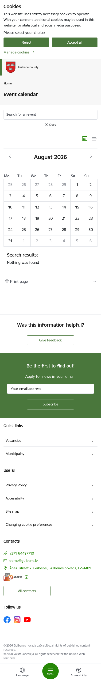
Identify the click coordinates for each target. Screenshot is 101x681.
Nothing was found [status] (23, 258)
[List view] (94, 138)
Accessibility (15, 498)
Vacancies (13, 440)
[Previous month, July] (10, 156)
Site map (12, 511)
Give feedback (50, 340)
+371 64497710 (21, 553)
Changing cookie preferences (29, 524)
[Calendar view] (84, 138)
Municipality (15, 453)
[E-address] (13, 577)
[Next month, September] (91, 156)
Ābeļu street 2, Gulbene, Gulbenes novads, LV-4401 (50, 568)
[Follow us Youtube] (27, 619)
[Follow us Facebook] (7, 619)
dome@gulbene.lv (23, 560)
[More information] (26, 577)
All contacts (27, 591)
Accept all (74, 42)
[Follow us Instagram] (17, 619)
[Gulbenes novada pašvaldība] (38, 72)
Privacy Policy (16, 485)
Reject (26, 42)
